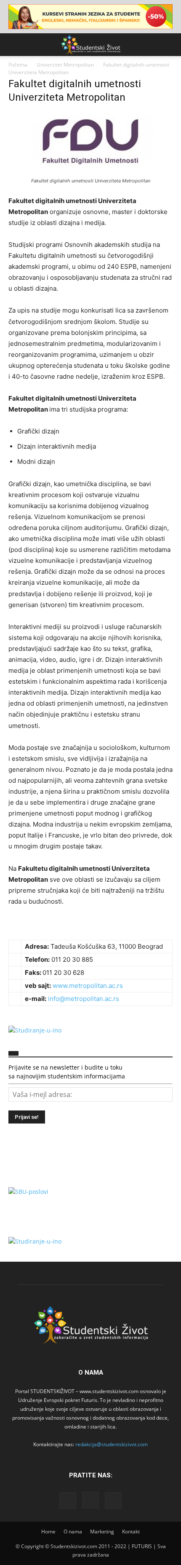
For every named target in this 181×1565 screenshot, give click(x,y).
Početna (17, 64)
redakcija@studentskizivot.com (111, 1444)
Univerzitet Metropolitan (65, 64)
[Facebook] (67, 1500)
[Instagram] (90, 1500)
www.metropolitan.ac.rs (88, 986)
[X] (113, 1500)
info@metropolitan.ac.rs (83, 999)
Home (48, 1531)
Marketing (102, 1531)
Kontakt (131, 1531)
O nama (73, 1531)
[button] (14, 44)
